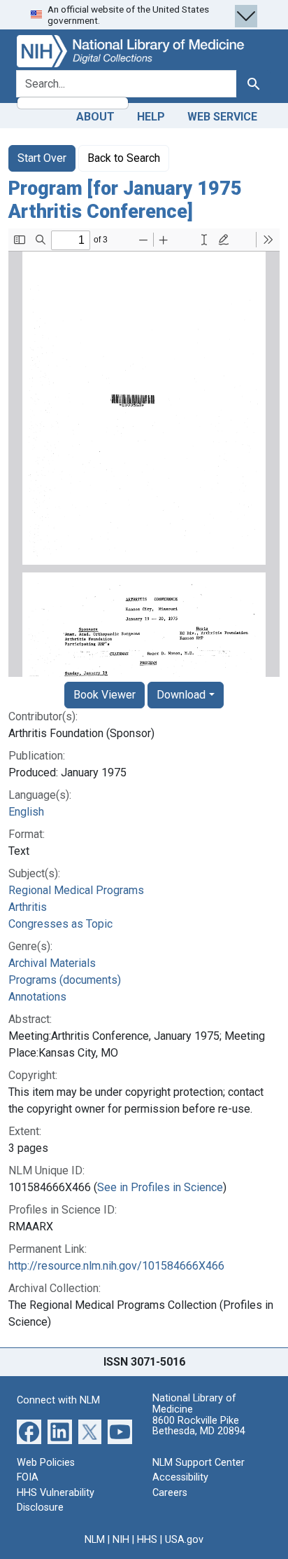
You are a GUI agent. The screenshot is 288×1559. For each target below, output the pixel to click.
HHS (147, 1540)
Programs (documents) (64, 980)
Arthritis (27, 907)
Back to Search (123, 158)
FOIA (27, 1477)
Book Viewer (104, 694)
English (26, 811)
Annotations (37, 996)
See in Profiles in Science (160, 1187)
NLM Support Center (198, 1463)
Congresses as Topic (60, 923)
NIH (121, 1540)
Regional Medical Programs (76, 890)
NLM (95, 1540)
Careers (169, 1493)
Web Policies (46, 1463)
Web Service (222, 116)
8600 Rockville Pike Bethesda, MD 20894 (198, 1426)
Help (151, 116)
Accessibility (180, 1477)
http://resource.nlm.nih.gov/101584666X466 (116, 1265)
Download (181, 694)
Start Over (41, 158)
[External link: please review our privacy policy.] (29, 1430)
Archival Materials (52, 963)
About (95, 116)
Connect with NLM (58, 1400)
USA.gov (184, 1540)
